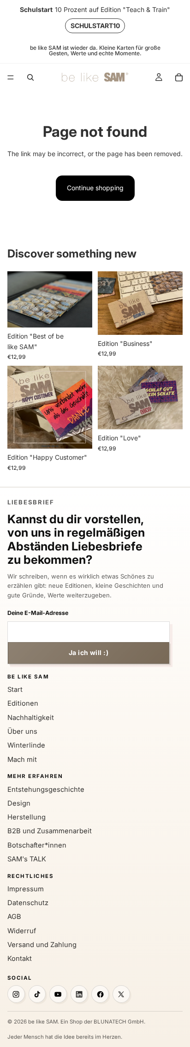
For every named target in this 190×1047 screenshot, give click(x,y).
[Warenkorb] (179, 77)
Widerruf (21, 931)
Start (15, 689)
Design (18, 803)
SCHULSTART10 (95, 25)
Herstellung (26, 817)
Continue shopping (95, 188)
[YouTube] (58, 994)
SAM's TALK (26, 859)
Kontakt (19, 958)
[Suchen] (30, 77)
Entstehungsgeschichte (45, 789)
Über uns (22, 731)
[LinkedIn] (79, 994)
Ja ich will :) (88, 652)
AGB (14, 916)
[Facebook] (100, 994)
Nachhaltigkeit (30, 718)
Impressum (25, 889)
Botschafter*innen (36, 845)
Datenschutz (27, 903)
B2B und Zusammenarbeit (49, 831)
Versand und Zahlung (42, 945)
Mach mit (22, 759)
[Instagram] (16, 994)
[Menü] (10, 77)
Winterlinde (26, 745)
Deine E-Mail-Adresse (37, 612)
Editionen (22, 703)
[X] (121, 994)
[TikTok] (37, 994)
